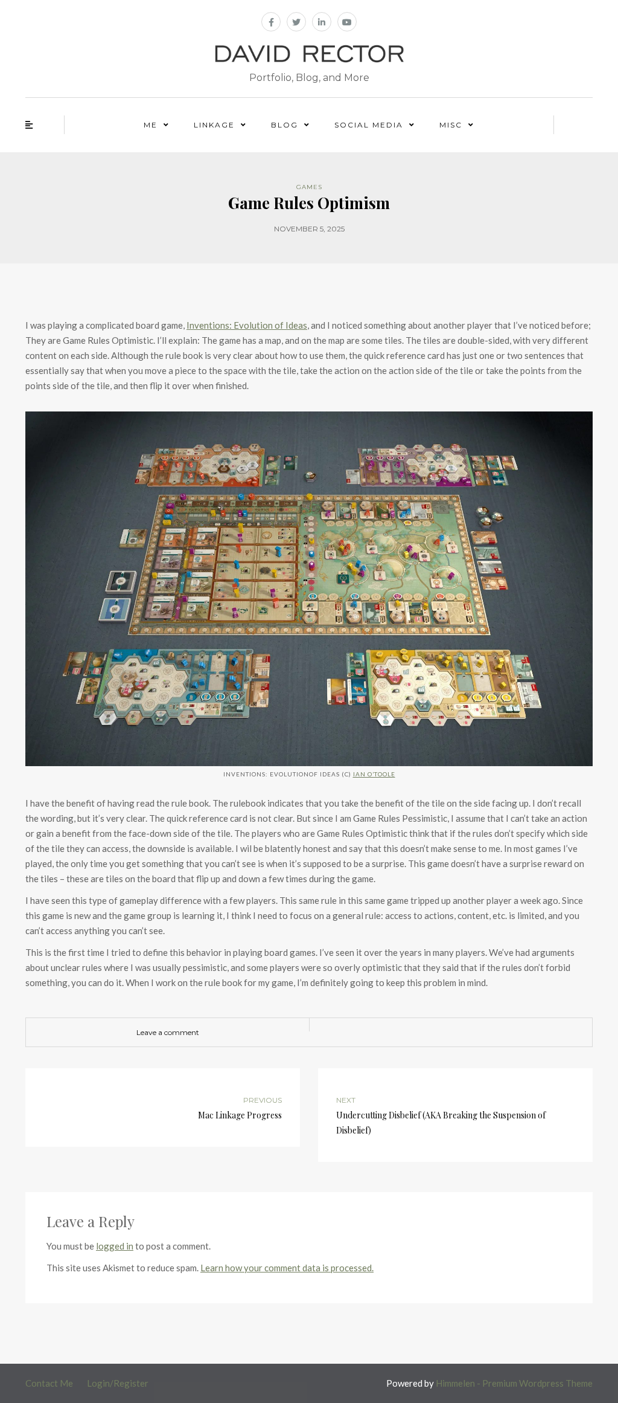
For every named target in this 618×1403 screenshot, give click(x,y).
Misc (450, 124)
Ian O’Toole (374, 774)
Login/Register (117, 1383)
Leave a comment (167, 1032)
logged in (114, 1245)
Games (309, 187)
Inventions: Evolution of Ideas (246, 325)
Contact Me (49, 1383)
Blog (284, 124)
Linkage (214, 124)
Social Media (368, 124)
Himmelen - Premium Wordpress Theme (514, 1383)
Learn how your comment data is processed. (287, 1267)
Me (151, 124)
